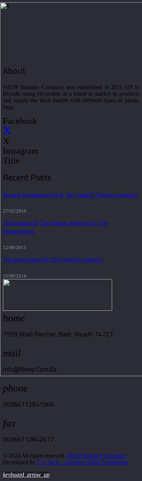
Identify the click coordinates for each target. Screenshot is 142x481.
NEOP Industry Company (96, 456)
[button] (26, 475)
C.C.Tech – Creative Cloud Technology (83, 462)
